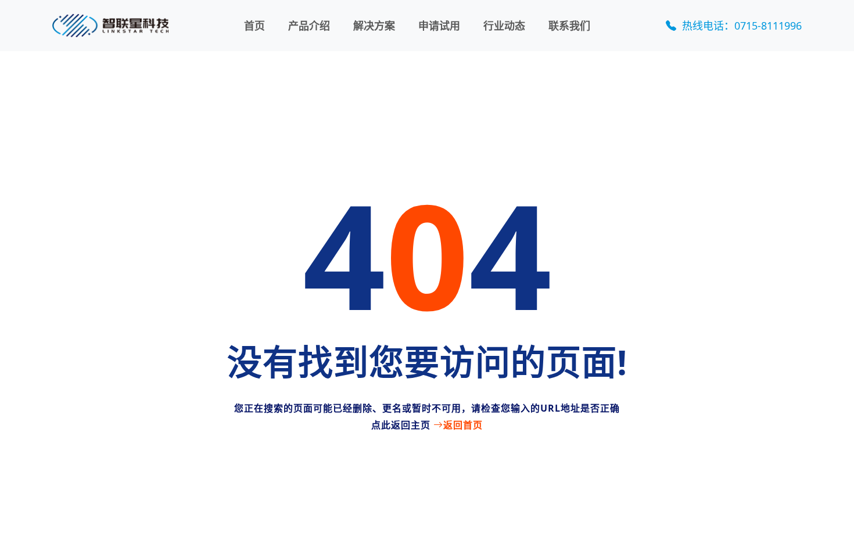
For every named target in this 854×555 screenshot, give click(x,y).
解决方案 (374, 26)
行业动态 (504, 26)
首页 (254, 26)
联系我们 (569, 26)
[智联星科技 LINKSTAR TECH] (110, 25)
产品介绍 (309, 26)
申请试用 (439, 26)
